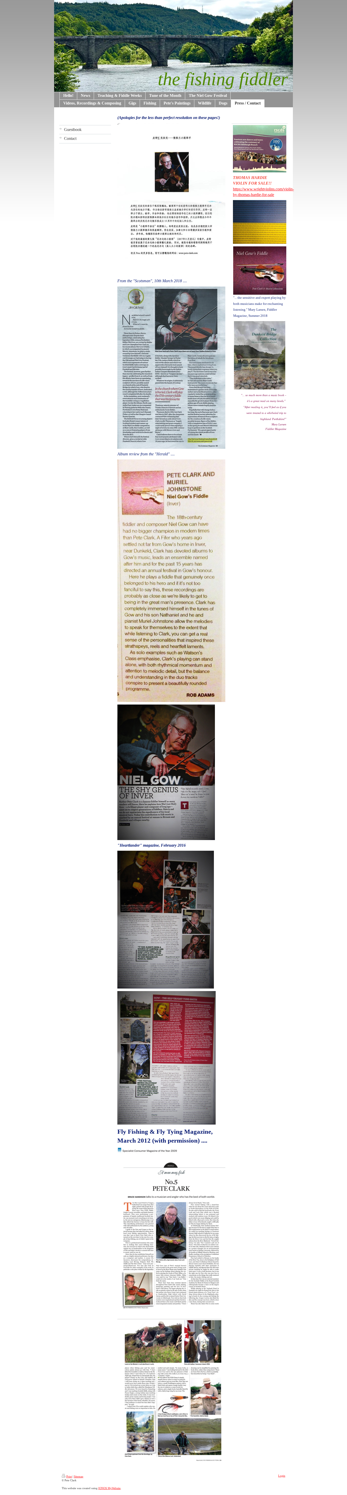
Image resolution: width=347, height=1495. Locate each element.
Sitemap (78, 1476)
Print (69, 1476)
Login (281, 1475)
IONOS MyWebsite (109, 1488)
